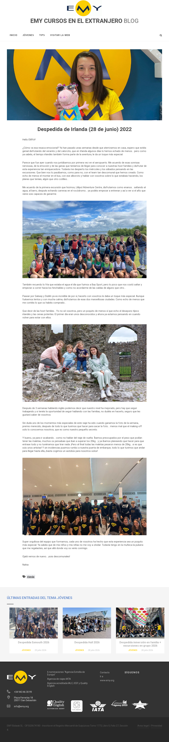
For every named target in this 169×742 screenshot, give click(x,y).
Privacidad (156, 725)
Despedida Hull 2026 (87, 642)
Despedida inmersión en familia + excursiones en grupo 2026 (140, 644)
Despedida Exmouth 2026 (33, 642)
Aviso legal (143, 725)
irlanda (30, 576)
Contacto (105, 672)
